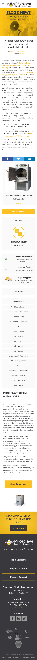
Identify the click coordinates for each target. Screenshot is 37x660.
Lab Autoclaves (18, 331)
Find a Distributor (18, 559)
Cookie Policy (17, 658)
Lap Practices (18, 351)
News (22, 54)
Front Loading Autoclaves (18, 312)
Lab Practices (18, 346)
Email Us (18, 607)
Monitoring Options (18, 361)
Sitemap (4, 658)
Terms (9, 658)
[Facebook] (12, 618)
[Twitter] (24, 618)
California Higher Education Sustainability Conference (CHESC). (16, 65)
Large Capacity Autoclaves (18, 356)
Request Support (18, 577)
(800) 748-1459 (22, 602)
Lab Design (18, 336)
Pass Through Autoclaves (18, 371)
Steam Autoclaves (18, 375)
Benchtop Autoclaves (18, 307)
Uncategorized (18, 385)
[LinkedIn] (18, 618)
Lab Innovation (18, 341)
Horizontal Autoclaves (18, 322)
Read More (19, 203)
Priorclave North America (19, 51)
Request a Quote (18, 568)
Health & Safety (18, 317)
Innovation (18, 326)
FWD (34, 658)
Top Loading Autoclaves (18, 380)
